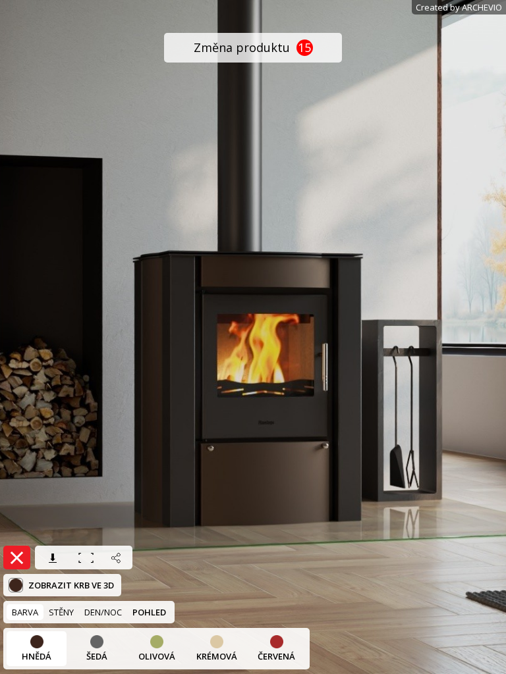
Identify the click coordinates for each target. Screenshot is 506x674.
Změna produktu (253, 47)
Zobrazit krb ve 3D (70, 585)
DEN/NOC (103, 612)
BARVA (25, 612)
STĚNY (61, 612)
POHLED (149, 612)
